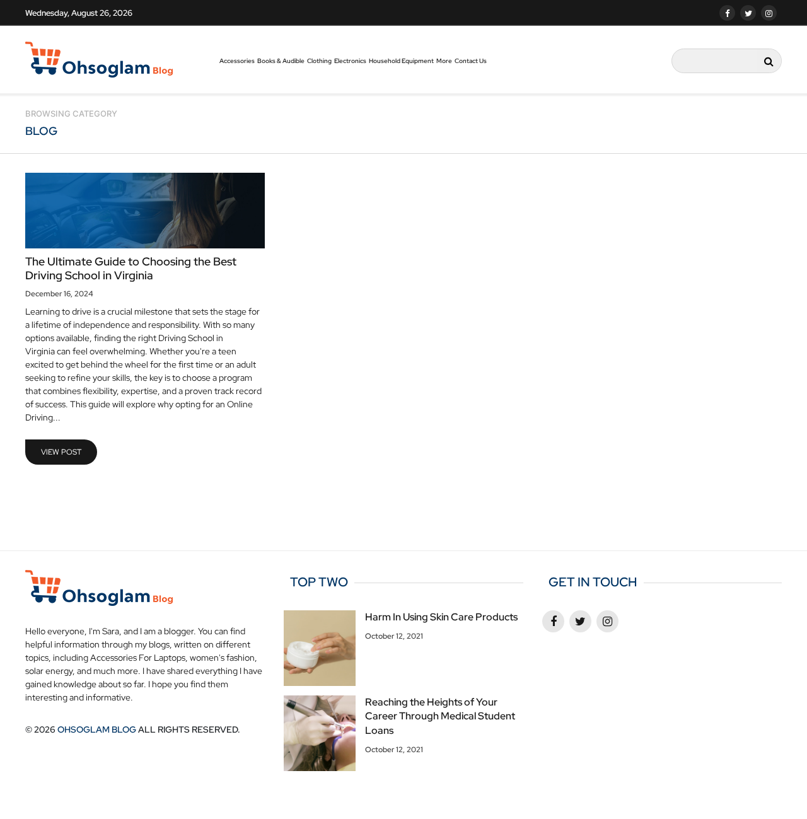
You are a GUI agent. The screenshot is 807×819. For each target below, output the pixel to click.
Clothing (319, 61)
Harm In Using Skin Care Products (441, 617)
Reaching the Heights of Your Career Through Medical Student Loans (440, 716)
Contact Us (471, 61)
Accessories (237, 61)
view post (61, 452)
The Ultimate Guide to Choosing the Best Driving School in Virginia (130, 268)
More (444, 61)
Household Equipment (401, 61)
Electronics (350, 61)
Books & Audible (281, 61)
